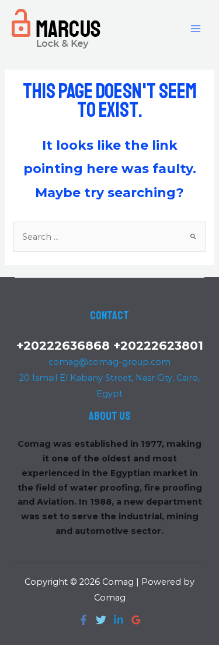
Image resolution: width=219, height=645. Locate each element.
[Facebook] (83, 620)
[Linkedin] (118, 620)
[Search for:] (109, 237)
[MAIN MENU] (195, 28)
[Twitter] (101, 620)
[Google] (136, 620)
